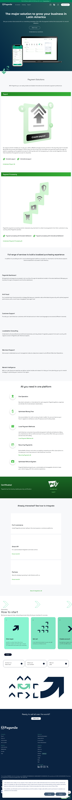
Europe (2, 751)
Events (39, 755)
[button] (13, 663)
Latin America (4, 747)
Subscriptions (41, 738)
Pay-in (2, 736)
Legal (39, 757)
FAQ (38, 762)
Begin (7, 654)
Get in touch (65, 4)
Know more (15, 554)
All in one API (4, 742)
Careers (42, 753)
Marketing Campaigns (42, 736)
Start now (36, 718)
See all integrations (35, 591)
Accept (49, 794)
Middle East (3, 749)
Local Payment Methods (25, 438)
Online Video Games (42, 742)
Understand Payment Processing (12, 241)
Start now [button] (34, 27)
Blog (39, 759)
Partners (39, 751)
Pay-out (3, 738)
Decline (61, 794)
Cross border (4, 740)
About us (40, 749)
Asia (2, 753)
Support (39, 747)
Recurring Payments (23, 455)
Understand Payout (8, 164)
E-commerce (40, 740)
